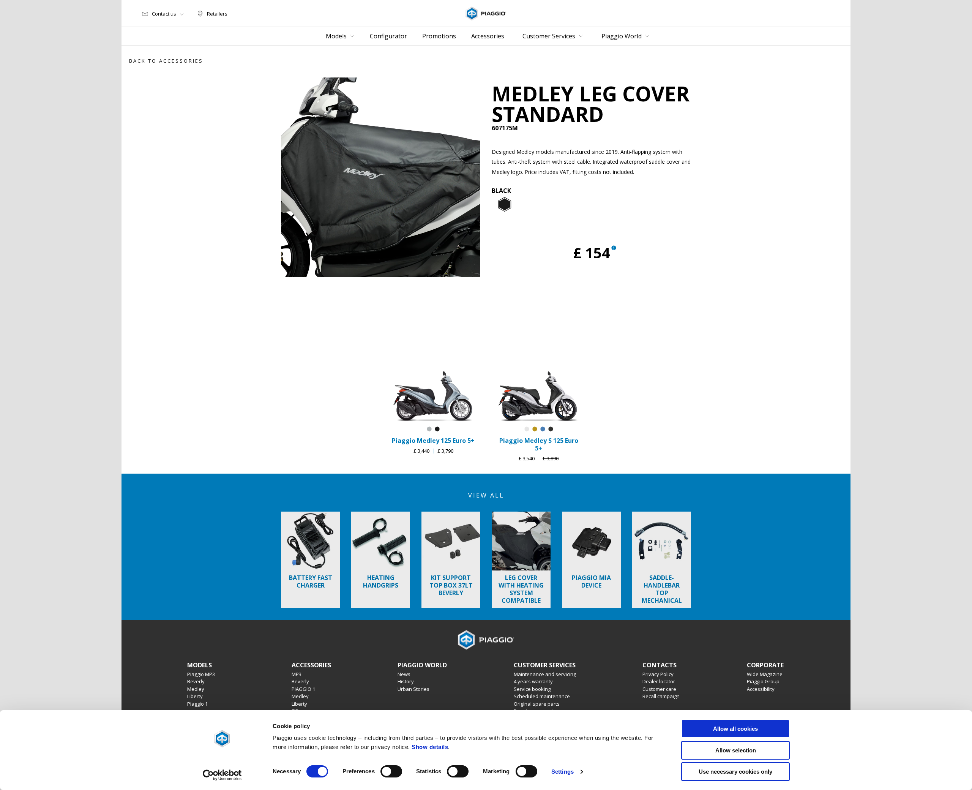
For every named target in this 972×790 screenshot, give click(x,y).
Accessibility (761, 689)
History (406, 681)
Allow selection (735, 750)
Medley (195, 689)
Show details (430, 747)
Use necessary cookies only (735, 771)
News (404, 674)
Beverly (196, 681)
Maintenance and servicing (545, 674)
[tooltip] (504, 205)
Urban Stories (413, 689)
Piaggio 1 (197, 703)
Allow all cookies (735, 728)
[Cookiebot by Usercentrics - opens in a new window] (222, 775)
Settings (562, 771)
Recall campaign (661, 696)
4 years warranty (533, 681)
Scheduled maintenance (542, 696)
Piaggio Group (763, 681)
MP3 (296, 674)
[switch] (391, 771)
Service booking (532, 689)
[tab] (504, 204)
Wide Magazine (765, 674)
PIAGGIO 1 (303, 689)
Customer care (659, 689)
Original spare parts (537, 703)
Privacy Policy (658, 674)
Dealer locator (658, 681)
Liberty (195, 696)
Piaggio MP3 (201, 674)
